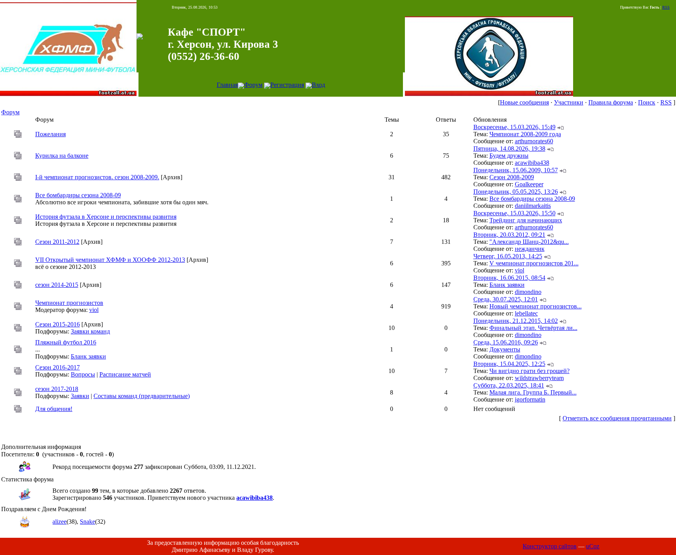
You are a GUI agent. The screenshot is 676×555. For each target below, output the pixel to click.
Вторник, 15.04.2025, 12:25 (509, 363)
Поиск (646, 102)
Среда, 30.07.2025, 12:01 (505, 299)
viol (519, 270)
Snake (87, 521)
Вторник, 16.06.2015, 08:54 (509, 277)
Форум (253, 84)
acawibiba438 (532, 162)
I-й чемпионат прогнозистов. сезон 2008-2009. (97, 177)
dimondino (528, 291)
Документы (504, 349)
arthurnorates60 (534, 141)
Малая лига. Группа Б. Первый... (533, 392)
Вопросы (83, 374)
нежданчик (530, 248)
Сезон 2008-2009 (511, 177)
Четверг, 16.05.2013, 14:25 (507, 256)
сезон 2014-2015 (56, 284)
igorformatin (530, 399)
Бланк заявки (507, 284)
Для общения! (53, 408)
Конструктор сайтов (550, 546)
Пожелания (50, 134)
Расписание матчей (125, 374)
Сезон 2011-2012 (57, 241)
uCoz (592, 546)
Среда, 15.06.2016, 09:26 (505, 342)
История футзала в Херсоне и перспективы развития (105, 216)
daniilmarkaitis (533, 205)
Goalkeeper (529, 184)
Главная (227, 84)
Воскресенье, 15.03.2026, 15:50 (514, 213)
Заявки (80, 396)
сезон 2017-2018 (56, 389)
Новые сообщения (524, 102)
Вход (318, 84)
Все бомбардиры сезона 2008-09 (78, 195)
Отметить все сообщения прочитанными (617, 418)
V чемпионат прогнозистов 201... (534, 263)
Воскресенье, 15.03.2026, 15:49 (514, 127)
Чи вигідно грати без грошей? (529, 371)
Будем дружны (509, 155)
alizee (59, 521)
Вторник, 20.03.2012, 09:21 (509, 234)
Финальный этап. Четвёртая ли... (533, 327)
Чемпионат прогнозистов (69, 302)
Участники (568, 102)
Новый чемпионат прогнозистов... (535, 306)
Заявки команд (90, 331)
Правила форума (610, 102)
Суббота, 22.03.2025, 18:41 (508, 385)
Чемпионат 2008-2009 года (525, 134)
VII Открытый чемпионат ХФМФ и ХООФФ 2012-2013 (110, 259)
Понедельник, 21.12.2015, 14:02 (515, 320)
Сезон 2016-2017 (57, 367)
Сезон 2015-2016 (57, 324)
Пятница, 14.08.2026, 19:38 (509, 148)
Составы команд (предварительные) (141, 396)
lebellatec (526, 313)
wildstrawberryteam (539, 378)
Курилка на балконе (61, 155)
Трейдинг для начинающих (525, 220)
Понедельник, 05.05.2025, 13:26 (515, 191)
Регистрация (287, 84)
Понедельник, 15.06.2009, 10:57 (515, 170)
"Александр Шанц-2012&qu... (529, 241)
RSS (666, 7)
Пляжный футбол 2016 (65, 342)
